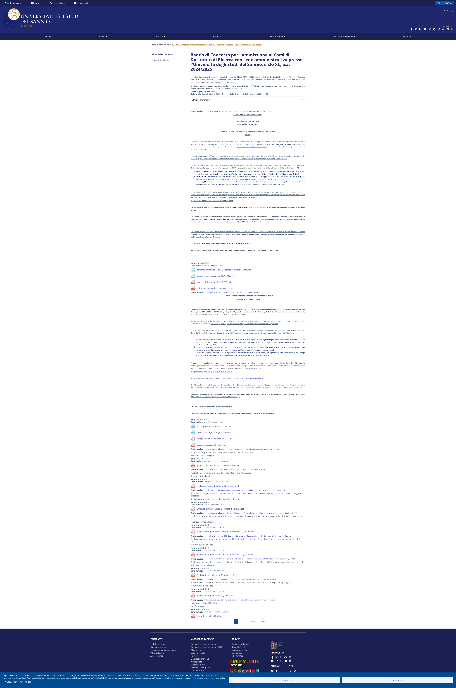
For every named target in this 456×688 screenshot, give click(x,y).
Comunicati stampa (240, 644)
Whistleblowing (157, 653)
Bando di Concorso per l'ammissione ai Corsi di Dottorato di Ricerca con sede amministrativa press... (217, 44)
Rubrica (36, 3)
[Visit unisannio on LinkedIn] (420, 29)
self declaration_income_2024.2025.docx (215, 432)
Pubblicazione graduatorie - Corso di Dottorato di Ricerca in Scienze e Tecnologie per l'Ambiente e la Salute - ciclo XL (250, 513)
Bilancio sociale (198, 653)
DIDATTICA (159, 36)
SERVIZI (405, 36)
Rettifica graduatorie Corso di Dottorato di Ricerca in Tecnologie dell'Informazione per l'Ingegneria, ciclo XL (246, 490)
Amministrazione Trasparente (204, 644)
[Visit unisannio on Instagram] (430, 29)
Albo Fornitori (238, 656)
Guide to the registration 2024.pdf (212, 445)
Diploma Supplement (161, 60)
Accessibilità (196, 662)
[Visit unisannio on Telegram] (434, 29)
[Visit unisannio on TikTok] (439, 29)
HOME (48, 36)
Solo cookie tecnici (284, 680)
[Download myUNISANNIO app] (291, 671)
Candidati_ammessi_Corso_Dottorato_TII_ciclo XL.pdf (220, 509)
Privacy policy (11, 682)
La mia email (82, 3)
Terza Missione (276, 36)
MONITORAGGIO (238, 653)
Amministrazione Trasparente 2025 (206, 647)
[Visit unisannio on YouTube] (425, 29)
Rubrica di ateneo (158, 647)
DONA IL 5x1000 (238, 647)
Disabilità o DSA (198, 665)
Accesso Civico (156, 656)
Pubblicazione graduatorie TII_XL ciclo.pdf (215, 575)
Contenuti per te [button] (13, 3)
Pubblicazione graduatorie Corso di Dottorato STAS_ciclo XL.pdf (225, 532)
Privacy (194, 656)
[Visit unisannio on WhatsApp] (443, 29)
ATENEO (102, 36)
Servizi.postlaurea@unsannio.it (227, 387)
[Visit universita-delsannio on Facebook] (411, 29)
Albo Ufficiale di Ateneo (162, 54)
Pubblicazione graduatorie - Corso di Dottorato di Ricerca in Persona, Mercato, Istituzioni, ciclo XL (243, 449)
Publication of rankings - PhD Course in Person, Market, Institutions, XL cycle (234, 470)
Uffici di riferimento (201, 100)
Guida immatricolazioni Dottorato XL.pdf (215, 288)
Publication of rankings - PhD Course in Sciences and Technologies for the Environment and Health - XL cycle (247, 536)
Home (153, 44)
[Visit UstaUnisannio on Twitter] (416, 29)
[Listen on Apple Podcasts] (277, 671)
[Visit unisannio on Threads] (452, 29)
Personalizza (25, 682)
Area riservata (444, 3)
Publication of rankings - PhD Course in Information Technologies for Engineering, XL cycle (240, 579)
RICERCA (216, 36)
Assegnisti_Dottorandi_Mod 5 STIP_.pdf (214, 282)
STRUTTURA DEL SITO (239, 650)
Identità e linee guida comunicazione (200, 669)
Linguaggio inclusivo (200, 659)
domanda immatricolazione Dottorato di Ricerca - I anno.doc (224, 270)
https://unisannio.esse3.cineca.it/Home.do (251, 147)
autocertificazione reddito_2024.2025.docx (216, 276)
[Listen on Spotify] (272, 671)
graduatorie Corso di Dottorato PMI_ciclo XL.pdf (218, 465)
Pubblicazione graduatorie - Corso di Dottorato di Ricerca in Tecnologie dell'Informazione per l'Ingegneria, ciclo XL (249, 559)
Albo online (164, 44)
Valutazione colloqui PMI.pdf (209, 616)
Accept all (397, 680)
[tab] (247, 100)
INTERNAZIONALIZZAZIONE (343, 36)
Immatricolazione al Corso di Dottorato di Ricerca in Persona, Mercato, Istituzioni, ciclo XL (239, 111)
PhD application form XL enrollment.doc (215, 426)
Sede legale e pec (158, 644)
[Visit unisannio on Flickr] (448, 29)
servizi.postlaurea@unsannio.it (244, 207)
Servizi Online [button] (58, 3)
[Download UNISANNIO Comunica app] (295, 671)
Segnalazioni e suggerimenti (163, 650)
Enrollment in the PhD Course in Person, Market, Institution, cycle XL (231, 292)
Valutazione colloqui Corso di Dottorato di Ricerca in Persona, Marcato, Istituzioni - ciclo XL (240, 600)
